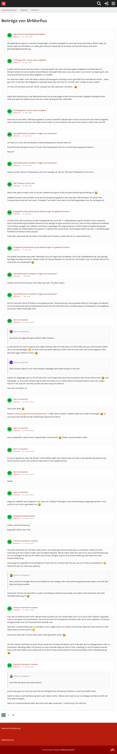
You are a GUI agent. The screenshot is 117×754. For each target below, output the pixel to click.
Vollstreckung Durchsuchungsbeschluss (30, 413)
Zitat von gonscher (21, 331)
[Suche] (99, 3)
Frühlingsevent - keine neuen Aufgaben (29, 60)
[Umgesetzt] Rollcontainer (24, 516)
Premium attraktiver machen (25, 540)
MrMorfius (16, 37)
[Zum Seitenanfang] (112, 750)
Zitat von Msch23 (21, 362)
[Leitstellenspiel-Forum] (3, 3)
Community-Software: (58, 749)
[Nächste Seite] (13, 715)
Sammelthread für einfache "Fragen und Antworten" (35, 133)
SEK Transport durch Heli (23, 183)
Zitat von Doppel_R (22, 575)
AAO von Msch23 (20, 320)
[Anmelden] (106, 3)
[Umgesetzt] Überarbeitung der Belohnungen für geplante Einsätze (41, 211)
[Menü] (113, 3)
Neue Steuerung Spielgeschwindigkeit (29, 34)
